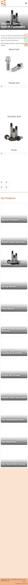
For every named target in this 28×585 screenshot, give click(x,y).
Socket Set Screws (11, 375)
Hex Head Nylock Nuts (13, 419)
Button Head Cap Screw (13, 242)
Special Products (10, 219)
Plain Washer (8, 308)
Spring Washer (9, 286)
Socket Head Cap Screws (14, 397)
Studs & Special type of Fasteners (13, 263)
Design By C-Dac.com (21, 583)
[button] (26, 3)
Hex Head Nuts (9, 441)
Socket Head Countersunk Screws (12, 351)
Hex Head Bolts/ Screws (13, 464)
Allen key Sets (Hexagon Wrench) (14, 329)
